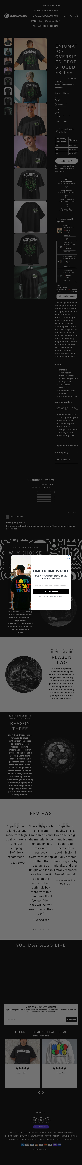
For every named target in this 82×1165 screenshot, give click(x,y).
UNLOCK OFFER (51, 591)
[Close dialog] (68, 557)
